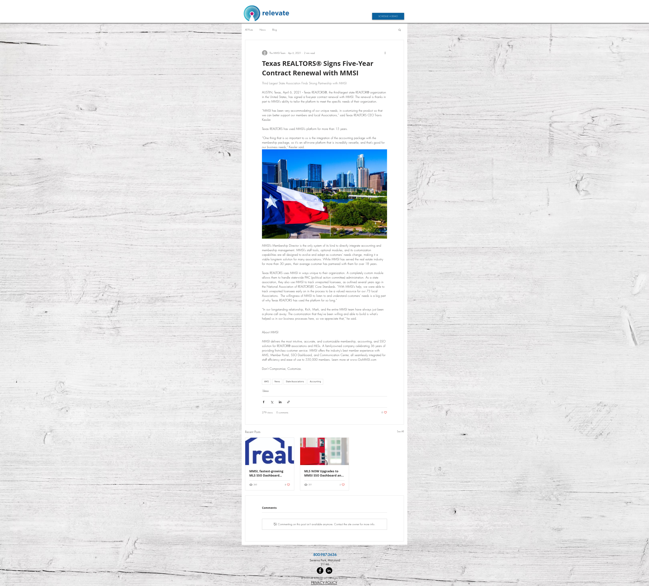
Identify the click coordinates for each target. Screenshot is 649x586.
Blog (274, 29)
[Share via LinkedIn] (280, 402)
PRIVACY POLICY (324, 582)
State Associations (295, 381)
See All (400, 431)
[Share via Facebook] (263, 402)
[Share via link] (288, 402)
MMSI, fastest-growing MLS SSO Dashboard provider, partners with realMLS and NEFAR (267, 473)
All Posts (249, 29)
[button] (399, 29)
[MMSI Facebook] (320, 570)
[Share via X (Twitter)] (271, 402)
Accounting (315, 381)
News (263, 29)
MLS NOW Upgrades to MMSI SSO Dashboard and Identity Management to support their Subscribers (323, 473)
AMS (266, 381)
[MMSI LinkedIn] (329, 570)
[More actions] (385, 53)
